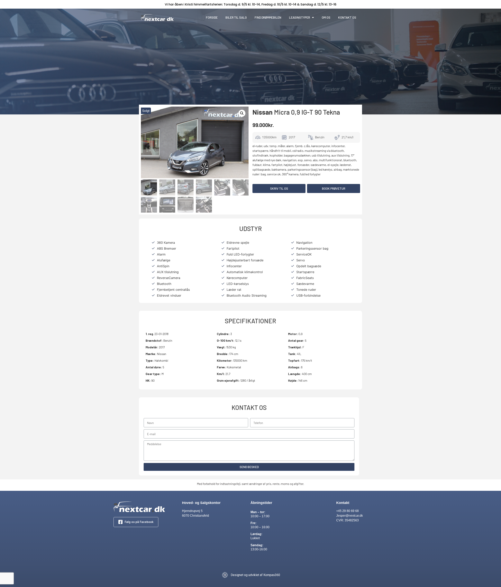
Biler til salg (236, 17)
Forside (212, 17)
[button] (278, 188)
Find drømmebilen (268, 17)
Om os (326, 17)
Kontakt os (347, 17)
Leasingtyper (299, 17)
